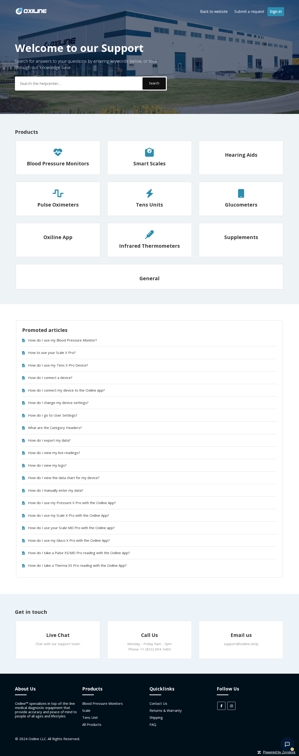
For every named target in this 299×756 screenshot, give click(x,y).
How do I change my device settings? (58, 402)
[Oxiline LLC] (31, 13)
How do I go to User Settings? (52, 415)
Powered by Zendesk (279, 752)
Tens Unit (90, 717)
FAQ (153, 724)
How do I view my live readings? (54, 452)
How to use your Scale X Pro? (52, 352)
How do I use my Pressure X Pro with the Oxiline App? (72, 502)
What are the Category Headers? (55, 427)
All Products (91, 724)
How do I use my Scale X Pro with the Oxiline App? (68, 515)
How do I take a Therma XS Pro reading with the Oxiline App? (77, 565)
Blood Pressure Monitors (102, 703)
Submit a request (249, 11)
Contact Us (158, 703)
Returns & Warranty (166, 710)
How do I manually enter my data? (55, 490)
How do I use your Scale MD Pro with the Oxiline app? (71, 527)
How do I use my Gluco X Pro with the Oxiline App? (69, 540)
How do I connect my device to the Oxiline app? (66, 390)
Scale (86, 710)
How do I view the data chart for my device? (64, 477)
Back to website (214, 11)
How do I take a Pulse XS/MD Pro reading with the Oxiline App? (79, 552)
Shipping (156, 717)
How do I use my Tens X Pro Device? (58, 365)
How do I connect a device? (50, 377)
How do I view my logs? (47, 465)
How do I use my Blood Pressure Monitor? (62, 340)
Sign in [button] (276, 11)
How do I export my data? (49, 440)
